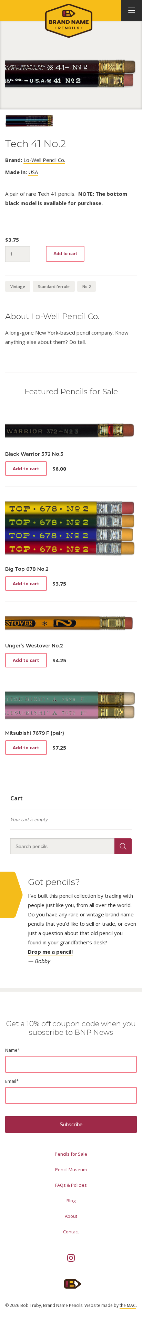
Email (12, 1081)
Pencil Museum (71, 1169)
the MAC (128, 1305)
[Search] (123, 846)
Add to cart (65, 253)
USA (33, 171)
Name (12, 1050)
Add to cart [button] (26, 468)
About (71, 1216)
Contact (71, 1232)
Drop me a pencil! (50, 951)
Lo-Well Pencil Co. (44, 159)
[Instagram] (71, 1257)
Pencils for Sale (71, 1154)
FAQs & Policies (71, 1185)
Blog (71, 1200)
